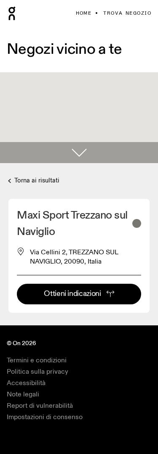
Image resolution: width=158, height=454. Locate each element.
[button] (79, 152)
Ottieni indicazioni (72, 293)
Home (84, 13)
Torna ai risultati (36, 181)
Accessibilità (26, 383)
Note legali (23, 394)
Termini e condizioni (37, 360)
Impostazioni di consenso (45, 417)
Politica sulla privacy (37, 371)
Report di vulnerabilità (40, 405)
